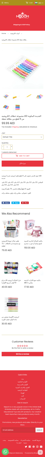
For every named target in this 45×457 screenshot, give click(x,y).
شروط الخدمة (36, 440)
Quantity (5, 143)
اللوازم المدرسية (22, 384)
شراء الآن (22, 163)
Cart (31, 3)
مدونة (25, 443)
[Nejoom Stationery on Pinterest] (33, 447)
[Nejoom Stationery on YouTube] (41, 447)
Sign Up (39, 430)
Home (4, 33)
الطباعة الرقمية (22, 390)
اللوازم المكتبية (22, 382)
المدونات (22, 399)
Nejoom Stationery (16, 453)
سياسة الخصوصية (13, 440)
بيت (22, 379)
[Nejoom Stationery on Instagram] (37, 447)
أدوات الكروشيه (15, 33)
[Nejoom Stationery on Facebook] (30, 447)
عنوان (3, 133)
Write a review (22, 354)
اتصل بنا (19, 443)
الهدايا (22, 393)
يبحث (4, 440)
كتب (22, 396)
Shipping (15, 127)
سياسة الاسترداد (25, 440)
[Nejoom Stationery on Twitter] (26, 447)
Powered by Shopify (32, 453)
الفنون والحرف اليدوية (23, 387)
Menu (6, 3)
